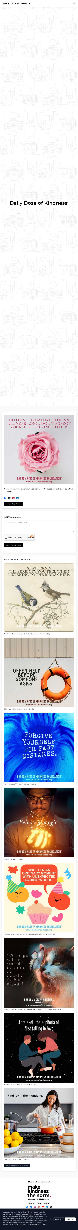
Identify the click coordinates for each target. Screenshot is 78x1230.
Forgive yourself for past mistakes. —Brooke (20, 784)
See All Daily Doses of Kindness (17, 1166)
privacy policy (21, 1224)
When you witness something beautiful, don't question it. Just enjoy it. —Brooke (32, 1009)
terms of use (34, 1224)
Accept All (70, 1219)
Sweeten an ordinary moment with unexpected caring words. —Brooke (29, 934)
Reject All (58, 1219)
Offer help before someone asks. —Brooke (19, 709)
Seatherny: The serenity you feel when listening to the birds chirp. (27, 634)
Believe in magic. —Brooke (13, 859)
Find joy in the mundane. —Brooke (16, 1159)
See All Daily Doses (13, 504)
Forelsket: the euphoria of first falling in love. (20, 1084)
